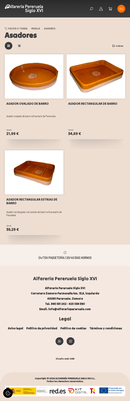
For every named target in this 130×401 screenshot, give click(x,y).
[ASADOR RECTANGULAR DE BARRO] (96, 76)
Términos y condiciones (106, 328)
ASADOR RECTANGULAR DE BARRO (92, 104)
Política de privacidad (41, 328)
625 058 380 (77, 304)
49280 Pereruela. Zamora (65, 298)
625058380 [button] (59, 341)
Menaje (35, 28)
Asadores (49, 28)
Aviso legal (15, 328)
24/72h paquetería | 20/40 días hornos (65, 258)
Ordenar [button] (119, 45)
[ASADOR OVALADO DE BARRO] (34, 76)
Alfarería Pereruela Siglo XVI (65, 278)
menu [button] (121, 9)
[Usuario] (101, 9)
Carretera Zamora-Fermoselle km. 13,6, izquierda (65, 293)
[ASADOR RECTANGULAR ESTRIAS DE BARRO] (34, 172)
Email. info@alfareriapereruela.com (65, 309)
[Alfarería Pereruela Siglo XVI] (24, 9)
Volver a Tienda (18, 28)
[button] (110, 9)
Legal (65, 319)
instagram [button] (71, 341)
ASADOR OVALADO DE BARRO (27, 104)
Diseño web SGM (65, 358)
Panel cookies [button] (8, 393)
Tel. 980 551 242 (55, 304)
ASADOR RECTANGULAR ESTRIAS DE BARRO (31, 201)
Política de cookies (73, 328)
